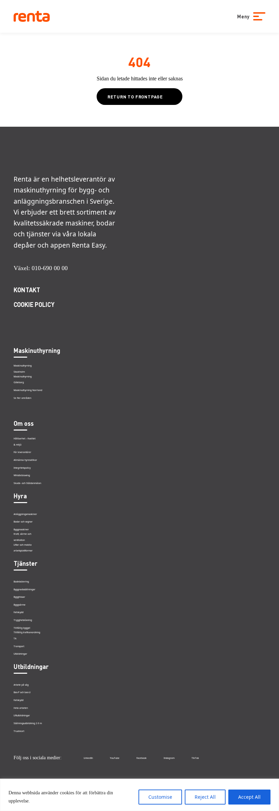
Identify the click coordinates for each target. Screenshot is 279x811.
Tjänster (25, 563)
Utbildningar (20, 653)
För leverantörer (22, 452)
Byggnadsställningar (24, 589)
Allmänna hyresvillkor (25, 460)
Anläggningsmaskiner (25, 514)
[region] (139, 795)
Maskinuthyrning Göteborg (23, 379)
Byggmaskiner (21, 529)
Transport (19, 646)
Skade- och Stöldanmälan (27, 483)
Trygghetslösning (23, 620)
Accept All (249, 797)
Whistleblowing (22, 475)
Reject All (205, 797)
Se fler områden (22, 398)
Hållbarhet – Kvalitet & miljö (24, 441)
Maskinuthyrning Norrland (28, 390)
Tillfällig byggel (22, 627)
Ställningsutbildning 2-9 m (28, 723)
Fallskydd (18, 612)
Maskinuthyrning (37, 350)
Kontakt (27, 290)
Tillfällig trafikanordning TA (27, 635)
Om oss (24, 423)
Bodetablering (21, 581)
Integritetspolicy (22, 467)
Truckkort (19, 731)
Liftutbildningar (22, 715)
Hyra (20, 496)
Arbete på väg (21, 684)
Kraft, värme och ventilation (22, 537)
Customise (160, 797)
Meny (243, 16)
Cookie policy (34, 304)
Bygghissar (19, 596)
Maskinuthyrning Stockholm (23, 368)
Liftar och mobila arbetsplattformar (23, 548)
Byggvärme (20, 604)
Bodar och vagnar (23, 521)
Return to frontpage (135, 96)
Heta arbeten (21, 707)
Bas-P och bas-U (22, 692)
